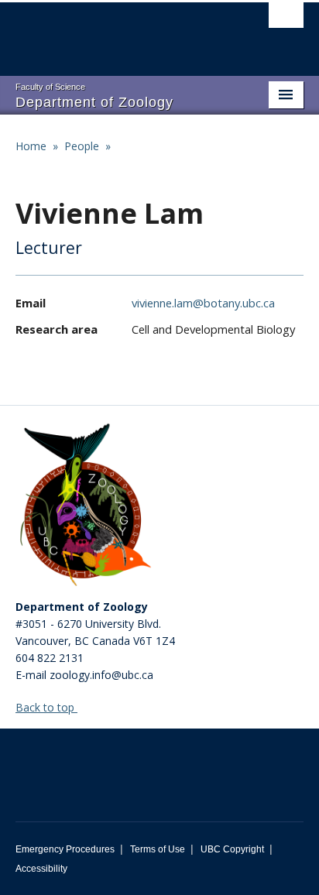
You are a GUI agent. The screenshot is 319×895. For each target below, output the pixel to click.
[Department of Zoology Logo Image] (85, 506)
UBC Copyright (232, 849)
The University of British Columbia (116, 31)
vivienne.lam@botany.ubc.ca (203, 302)
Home (30, 146)
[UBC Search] (286, 19)
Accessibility (41, 868)
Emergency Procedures (65, 849)
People (81, 146)
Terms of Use (157, 849)
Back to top (46, 707)
